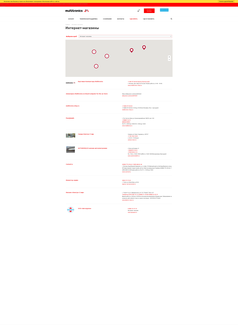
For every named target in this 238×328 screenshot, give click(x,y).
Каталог (71, 19)
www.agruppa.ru (132, 212)
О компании (107, 19)
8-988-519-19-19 (132, 208)
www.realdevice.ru (127, 125)
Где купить (134, 19)
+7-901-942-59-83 (133, 136)
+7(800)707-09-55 (132, 150)
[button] (144, 47)
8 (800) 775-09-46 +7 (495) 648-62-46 (132, 164)
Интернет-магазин (149, 10)
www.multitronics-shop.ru (135, 85)
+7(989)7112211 (126, 120)
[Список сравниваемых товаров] (138, 11)
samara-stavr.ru (132, 139)
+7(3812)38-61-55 (132, 152)
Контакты (120, 19)
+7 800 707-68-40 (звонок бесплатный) (138, 81)
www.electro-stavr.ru (128, 200)
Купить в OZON (164, 10)
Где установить (148, 19)
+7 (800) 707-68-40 (127, 106)
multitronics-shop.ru (127, 109)
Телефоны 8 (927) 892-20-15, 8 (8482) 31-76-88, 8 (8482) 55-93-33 (140, 194)
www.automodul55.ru (134, 155)
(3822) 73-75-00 (126, 180)
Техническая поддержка (88, 19)
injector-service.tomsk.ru (129, 184)
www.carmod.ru (126, 171)
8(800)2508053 (126, 122)
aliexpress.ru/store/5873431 (129, 95)
